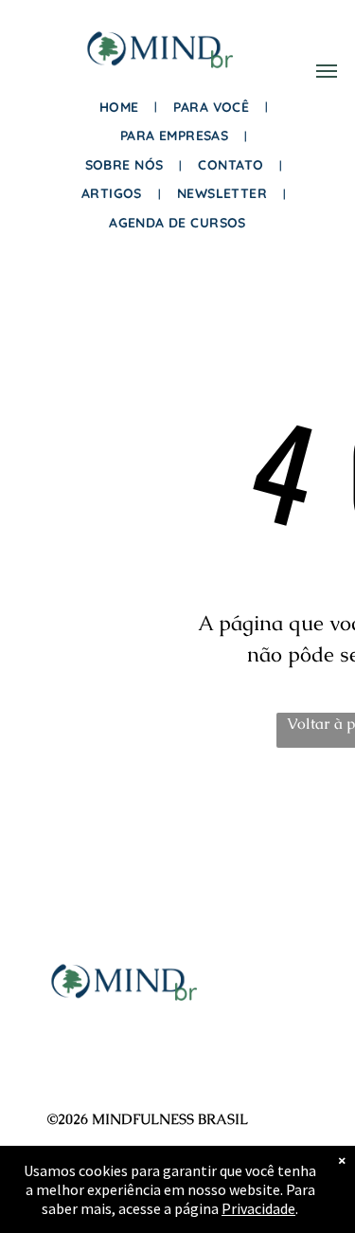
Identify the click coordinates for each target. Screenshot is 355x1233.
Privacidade (258, 1208)
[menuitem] (122, 107)
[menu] (327, 71)
